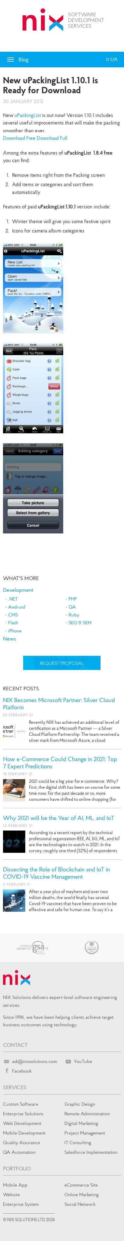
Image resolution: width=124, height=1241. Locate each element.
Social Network (79, 1204)
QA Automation (19, 1152)
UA (113, 59)
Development (18, 589)
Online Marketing (81, 1194)
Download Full (52, 138)
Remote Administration (87, 1113)
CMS (13, 615)
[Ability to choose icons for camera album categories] (36, 537)
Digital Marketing (81, 1123)
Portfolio (17, 1168)
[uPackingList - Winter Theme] (36, 337)
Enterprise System (21, 1204)
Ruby (74, 615)
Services (14, 1087)
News (9, 638)
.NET (13, 599)
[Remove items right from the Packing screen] (36, 437)
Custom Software (20, 1104)
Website (11, 1194)
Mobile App (15, 1185)
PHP (73, 599)
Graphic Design (79, 1104)
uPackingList (27, 115)
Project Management (84, 1133)
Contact (15, 1044)
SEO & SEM (80, 622)
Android (16, 607)
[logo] (43, 19)
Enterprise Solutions (23, 1113)
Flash (13, 622)
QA (72, 607)
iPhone (15, 631)
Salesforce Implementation (90, 1152)
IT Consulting (77, 1142)
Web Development (22, 1123)
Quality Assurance (21, 1142)
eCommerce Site (81, 1185)
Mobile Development (24, 1133)
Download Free (19, 138)
